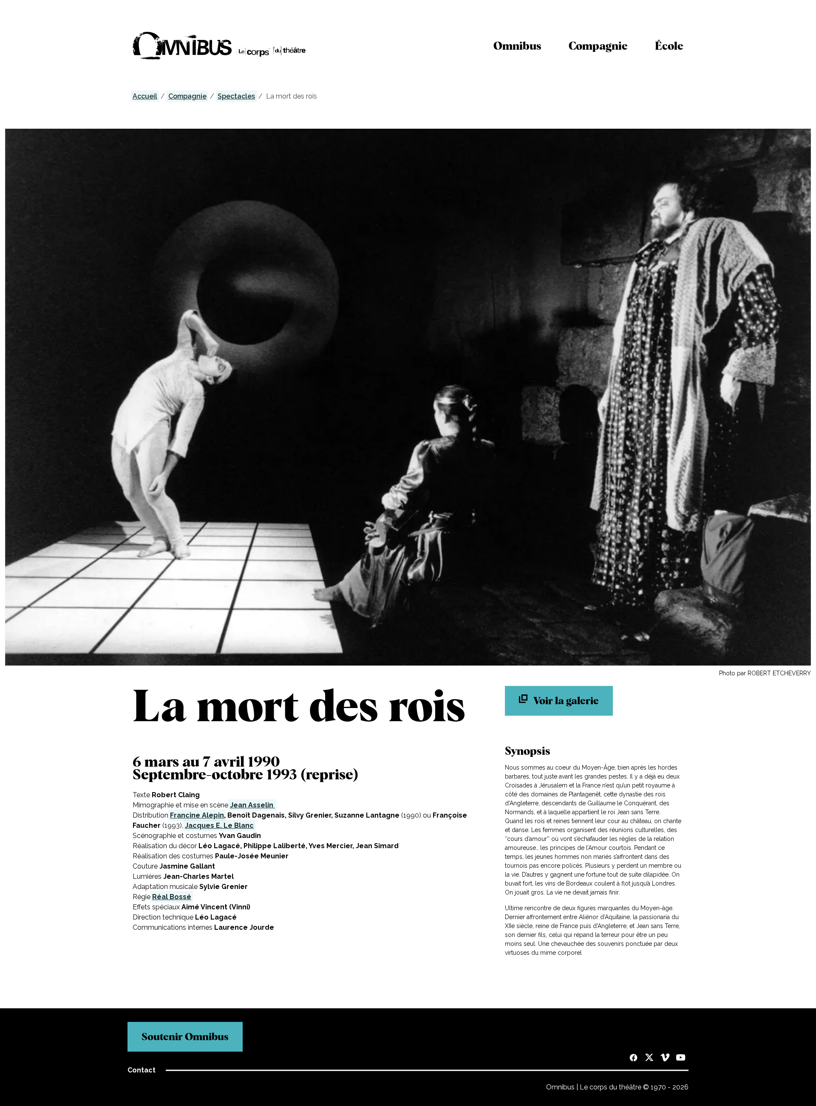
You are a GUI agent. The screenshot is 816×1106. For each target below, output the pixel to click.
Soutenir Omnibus (185, 1036)
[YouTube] (680, 1058)
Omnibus (517, 45)
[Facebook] (633, 1058)
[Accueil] (219, 45)
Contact (142, 1070)
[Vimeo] (664, 1058)
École (669, 45)
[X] (649, 1058)
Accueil (145, 96)
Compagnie (598, 45)
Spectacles (236, 96)
